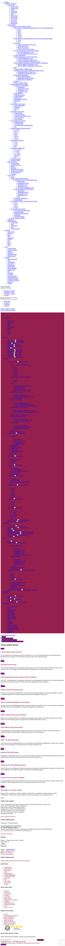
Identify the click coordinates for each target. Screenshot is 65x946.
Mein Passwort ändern (10, 923)
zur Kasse (6, 303)
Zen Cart (9, 941)
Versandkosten (11, 262)
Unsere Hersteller (12, 268)
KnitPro (9, 239)
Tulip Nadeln (14, 104)
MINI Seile (17, 101)
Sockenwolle (14, 17)
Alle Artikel (7, 881)
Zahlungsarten (11, 270)
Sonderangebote (11, 248)
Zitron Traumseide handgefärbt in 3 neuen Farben (15, 702)
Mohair (13, 9)
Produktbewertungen (13, 279)
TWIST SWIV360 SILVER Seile (27, 44)
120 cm (20, 35)
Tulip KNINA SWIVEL (17, 201)
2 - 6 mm (16, 151)
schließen (6, 295)
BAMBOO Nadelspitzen (21, 198)
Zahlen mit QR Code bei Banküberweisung (13, 765)
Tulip (8, 236)
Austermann (14, 225)
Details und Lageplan (6, 833)
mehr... (2, 659)
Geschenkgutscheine (9, 876)
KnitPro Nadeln (15, 84)
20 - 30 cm (17, 130)
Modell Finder (11, 266)
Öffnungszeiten (11, 256)
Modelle (9, 221)
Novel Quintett (18, 119)
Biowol (9, 244)
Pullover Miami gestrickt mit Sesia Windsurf (13, 714)
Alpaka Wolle (14, 8)
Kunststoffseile (18, 200)
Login (8, 286)
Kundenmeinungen (12, 277)
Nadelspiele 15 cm (23, 90)
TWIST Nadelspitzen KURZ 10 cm (27, 60)
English (11, 292)
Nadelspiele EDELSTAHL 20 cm (27, 73)
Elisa (12, 227)
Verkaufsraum (11, 265)
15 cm (16, 143)
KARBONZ (17, 85)
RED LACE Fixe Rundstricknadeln (23, 28)
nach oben (3, 944)
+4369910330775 (10, 849)
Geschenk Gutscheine (13, 280)
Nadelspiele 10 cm (23, 184)
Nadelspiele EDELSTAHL (21, 70)
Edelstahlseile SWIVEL (20, 99)
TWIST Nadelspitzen (20, 57)
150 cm (20, 37)
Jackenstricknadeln (16, 158)
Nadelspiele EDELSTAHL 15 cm (27, 72)
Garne (9, 5)
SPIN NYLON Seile (23, 47)
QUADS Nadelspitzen (20, 50)
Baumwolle (14, 11)
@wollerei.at (9, 852)
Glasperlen (14, 174)
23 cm (19, 40)
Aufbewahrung (15, 163)
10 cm (16, 142)
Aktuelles (6, 895)
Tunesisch (17, 155)
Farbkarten (10, 273)
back (5, 336)
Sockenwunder (18, 113)
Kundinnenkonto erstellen (11, 915)
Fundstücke (10, 253)
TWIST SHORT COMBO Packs (23, 69)
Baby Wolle (14, 19)
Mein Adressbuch (8, 918)
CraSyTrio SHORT (19, 114)
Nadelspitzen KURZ (23, 89)
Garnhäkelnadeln (18, 123)
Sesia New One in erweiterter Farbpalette (12, 777)
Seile (15, 43)
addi (8, 245)
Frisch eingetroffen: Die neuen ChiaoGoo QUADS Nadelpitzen (19, 677)
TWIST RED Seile (23, 46)
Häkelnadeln (17, 75)
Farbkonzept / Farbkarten (11, 899)
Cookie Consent (8, 907)
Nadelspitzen (21, 87)
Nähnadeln (17, 107)
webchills (23, 941)
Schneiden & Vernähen (17, 169)
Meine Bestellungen (9, 917)
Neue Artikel (7, 882)
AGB (5, 872)
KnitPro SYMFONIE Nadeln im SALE (12, 689)
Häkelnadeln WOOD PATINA (26, 78)
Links (5, 906)
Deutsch (12, 290)
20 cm (16, 145)
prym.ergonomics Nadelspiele (22, 210)
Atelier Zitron (14, 222)
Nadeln (9, 25)
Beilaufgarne (14, 23)
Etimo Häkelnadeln (19, 105)
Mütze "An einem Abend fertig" (10, 740)
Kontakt (9, 283)
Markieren (13, 168)
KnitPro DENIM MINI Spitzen (10, 752)
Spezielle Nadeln (15, 160)
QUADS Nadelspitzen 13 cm (25, 52)
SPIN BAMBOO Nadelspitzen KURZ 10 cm (30, 66)
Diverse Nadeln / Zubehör (18, 218)
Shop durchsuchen (12, 259)
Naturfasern (14, 12)
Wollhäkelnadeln (18, 122)
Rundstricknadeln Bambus (21, 213)
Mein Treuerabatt (8, 920)
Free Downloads (15, 228)
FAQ (8, 271)
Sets (15, 67)
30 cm (19, 41)
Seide (12, 14)
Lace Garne (14, 20)
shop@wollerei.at (9, 854)
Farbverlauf (14, 22)
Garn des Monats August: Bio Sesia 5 (11, 652)
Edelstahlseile (17, 98)
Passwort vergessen (9, 924)
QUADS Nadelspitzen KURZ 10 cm (27, 54)
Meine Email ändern (9, 921)
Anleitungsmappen (16, 165)
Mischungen (14, 15)
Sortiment (6, 892)
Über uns (6, 890)
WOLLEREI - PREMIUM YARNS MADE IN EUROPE (23, 943)
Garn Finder (10, 263)
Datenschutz (7, 870)
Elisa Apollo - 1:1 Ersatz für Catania (11, 790)
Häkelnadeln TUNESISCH (25, 79)
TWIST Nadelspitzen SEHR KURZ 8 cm (29, 61)
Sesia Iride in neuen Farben (9, 664)
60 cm (19, 31)
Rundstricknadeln (15, 128)
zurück (9, 319)
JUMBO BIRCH (18, 96)
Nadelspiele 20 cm (23, 92)
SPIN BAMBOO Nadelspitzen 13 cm (28, 64)
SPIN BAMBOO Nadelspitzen (22, 63)
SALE (9, 175)
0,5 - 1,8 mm (17, 149)
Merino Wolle (14, 6)
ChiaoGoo (10, 233)
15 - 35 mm (17, 154)
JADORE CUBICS (19, 95)
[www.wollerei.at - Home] (8, 310)
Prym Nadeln (14, 120)
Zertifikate (10, 274)
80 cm (19, 32)
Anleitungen (10, 219)
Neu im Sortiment (12, 250)
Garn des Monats (12, 276)
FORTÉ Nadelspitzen (20, 55)
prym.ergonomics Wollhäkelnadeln (23, 125)
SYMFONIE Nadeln (19, 180)
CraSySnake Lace (19, 117)
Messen (13, 166)
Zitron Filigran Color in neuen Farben (12, 727)
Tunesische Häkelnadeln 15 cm (26, 187)
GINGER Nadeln (19, 189)
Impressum (10, 282)
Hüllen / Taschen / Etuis (20, 82)
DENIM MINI (18, 93)
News (9, 260)
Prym (8, 242)
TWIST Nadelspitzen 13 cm (25, 58)
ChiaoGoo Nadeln (16, 26)
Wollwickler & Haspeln (17, 171)
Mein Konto (7, 301)
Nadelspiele (14, 140)
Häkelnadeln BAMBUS (24, 76)
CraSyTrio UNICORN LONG (22, 116)
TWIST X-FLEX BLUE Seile (26, 49)
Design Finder (8, 898)
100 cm (20, 34)
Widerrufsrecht (8, 873)
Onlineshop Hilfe (12, 254)
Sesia (12, 224)
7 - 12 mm (17, 152)
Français (12, 294)
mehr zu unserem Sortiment (8, 816)
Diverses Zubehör (15, 172)
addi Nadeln (14, 111)
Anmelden (7, 304)
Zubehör (16, 81)
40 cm (19, 29)
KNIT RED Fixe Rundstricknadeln (23, 38)
